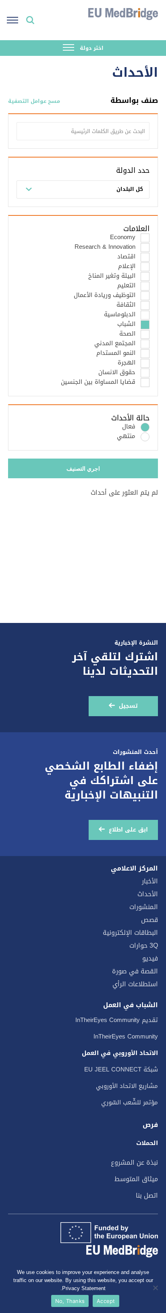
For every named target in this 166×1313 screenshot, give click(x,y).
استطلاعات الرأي (135, 984)
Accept (106, 1301)
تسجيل (128, 706)
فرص (150, 1124)
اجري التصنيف (83, 468)
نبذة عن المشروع (134, 1162)
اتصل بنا (147, 1195)
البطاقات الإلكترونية (130, 932)
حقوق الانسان (116, 372)
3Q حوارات (143, 945)
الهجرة (126, 363)
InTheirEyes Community (125, 1036)
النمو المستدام (115, 353)
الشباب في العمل (130, 1005)
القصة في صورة (135, 971)
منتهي (126, 436)
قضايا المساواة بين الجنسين (98, 382)
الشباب (126, 324)
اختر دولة (91, 48)
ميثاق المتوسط (136, 1179)
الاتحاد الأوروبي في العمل (120, 1053)
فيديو (150, 958)
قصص (149, 920)
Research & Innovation (105, 247)
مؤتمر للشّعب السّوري (129, 1102)
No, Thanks (70, 1301)
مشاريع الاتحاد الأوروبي (127, 1086)
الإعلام (126, 266)
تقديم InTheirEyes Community (116, 1020)
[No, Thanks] (156, 1288)
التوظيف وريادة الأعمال (104, 295)
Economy (122, 237)
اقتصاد (126, 256)
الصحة (127, 334)
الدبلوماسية (119, 314)
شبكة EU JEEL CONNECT (121, 1069)
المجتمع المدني (114, 343)
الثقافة (125, 305)
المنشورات (143, 907)
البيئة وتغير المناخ (111, 276)
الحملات (147, 1143)
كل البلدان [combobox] (129, 189)
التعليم (126, 285)
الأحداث (147, 894)
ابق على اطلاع (128, 829)
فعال (128, 426)
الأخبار (150, 881)
